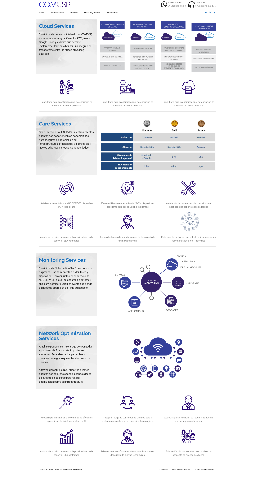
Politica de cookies (181, 470)
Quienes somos (57, 13)
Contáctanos (111, 13)
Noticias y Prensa (92, 13)
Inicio (41, 13)
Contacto (164, 470)
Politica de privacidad (204, 470)
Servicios (74, 13)
